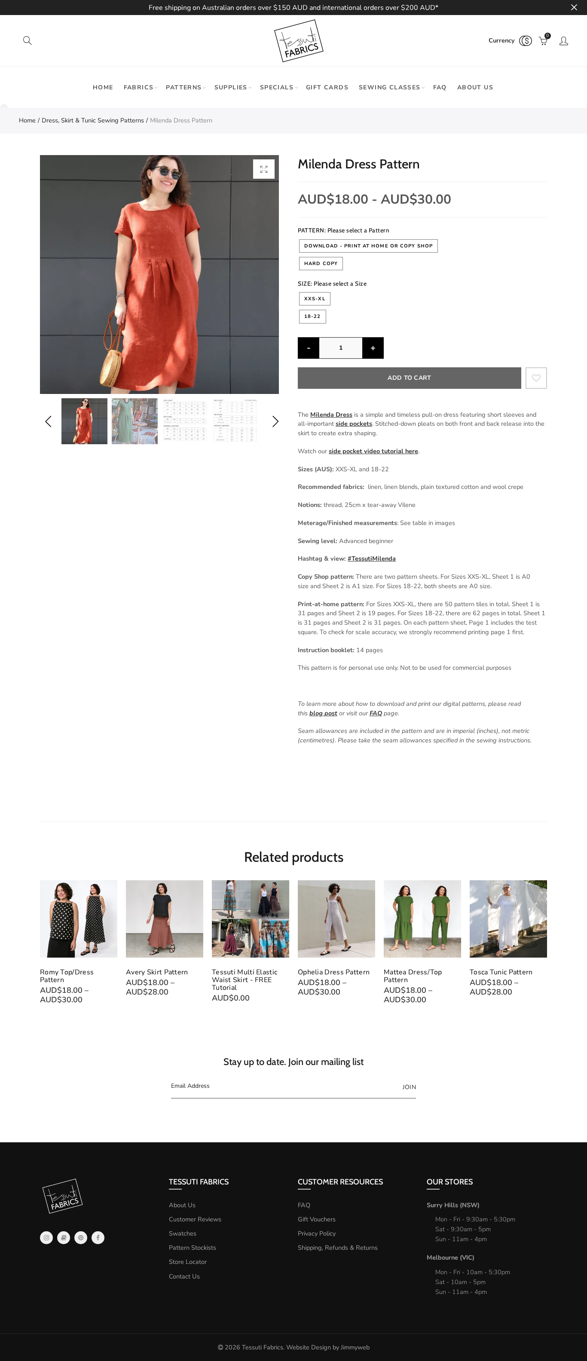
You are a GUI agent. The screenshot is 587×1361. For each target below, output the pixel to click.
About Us (182, 1205)
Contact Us (184, 1276)
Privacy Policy (317, 1233)
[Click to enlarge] (264, 169)
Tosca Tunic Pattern (501, 972)
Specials (277, 87)
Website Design (308, 1347)
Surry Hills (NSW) (453, 1205)
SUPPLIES (231, 87)
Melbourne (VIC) (450, 1257)
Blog (63, 1237)
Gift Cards (327, 87)
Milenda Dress (331, 414)
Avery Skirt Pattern (157, 972)
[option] (159, 274)
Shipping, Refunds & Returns (338, 1247)
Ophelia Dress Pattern (334, 972)
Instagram (46, 1237)
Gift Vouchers (317, 1219)
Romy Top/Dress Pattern (67, 976)
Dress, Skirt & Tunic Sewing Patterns (93, 120)
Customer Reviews (195, 1219)
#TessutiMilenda (372, 558)
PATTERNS (184, 87)
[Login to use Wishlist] (536, 378)
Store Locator (188, 1261)
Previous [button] (48, 421)
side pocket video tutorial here (373, 451)
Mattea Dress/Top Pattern (413, 976)
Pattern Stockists (192, 1247)
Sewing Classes (390, 87)
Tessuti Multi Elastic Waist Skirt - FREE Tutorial (244, 980)
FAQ (440, 87)
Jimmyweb (355, 1347)
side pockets (354, 423)
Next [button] (275, 421)
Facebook (98, 1237)
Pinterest (80, 1237)
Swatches (182, 1233)
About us (475, 87)
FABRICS (139, 87)
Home (103, 87)
